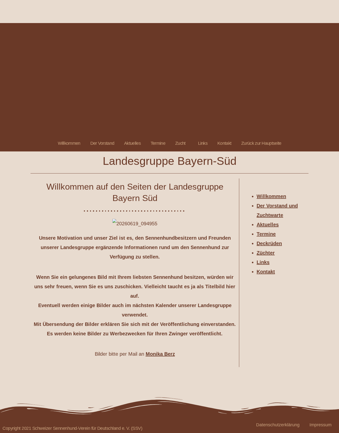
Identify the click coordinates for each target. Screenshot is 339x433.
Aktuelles (132, 143)
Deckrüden (269, 243)
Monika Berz (160, 354)
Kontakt (224, 143)
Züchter (266, 253)
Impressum (320, 424)
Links (203, 143)
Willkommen (69, 143)
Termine (158, 143)
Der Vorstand (102, 143)
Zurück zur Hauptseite (261, 143)
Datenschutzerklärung (278, 424)
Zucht (180, 143)
